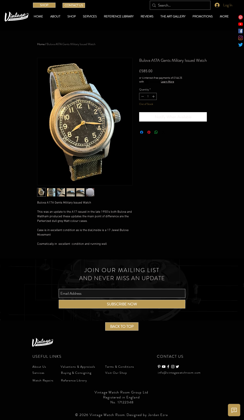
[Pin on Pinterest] (149, 132)
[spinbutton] (147, 96)
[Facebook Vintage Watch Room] (168, 366)
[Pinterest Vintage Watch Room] (159, 366)
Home (41, 44)
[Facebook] (240, 31)
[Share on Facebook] (141, 132)
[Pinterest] (240, 17)
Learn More (167, 82)
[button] (72, 16)
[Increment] (153, 96)
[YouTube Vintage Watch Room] (163, 366)
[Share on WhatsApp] (156, 132)
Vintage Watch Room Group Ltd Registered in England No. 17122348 (122, 397)
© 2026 (82, 414)
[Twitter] (240, 44)
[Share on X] (163, 132)
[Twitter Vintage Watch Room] (177, 366)
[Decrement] (142, 96)
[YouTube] (240, 24)
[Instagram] (240, 38)
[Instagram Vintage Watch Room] (173, 366)
